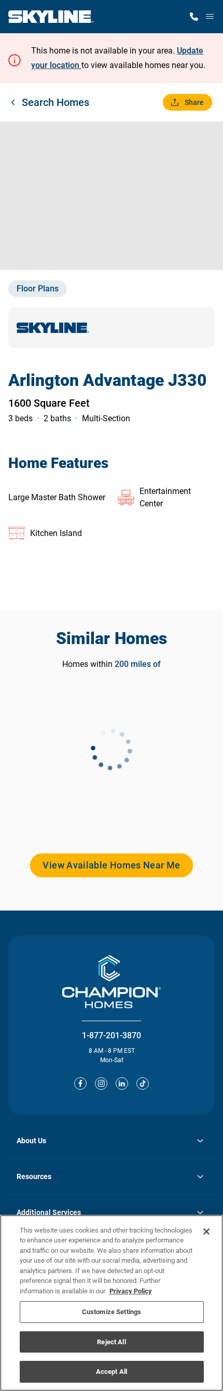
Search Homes (55, 102)
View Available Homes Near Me (111, 865)
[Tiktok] (142, 1083)
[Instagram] (101, 1083)
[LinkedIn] (122, 1083)
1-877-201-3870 (111, 1035)
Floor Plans (38, 288)
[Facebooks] (80, 1083)
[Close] (206, 1231)
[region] (111, 1303)
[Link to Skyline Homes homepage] (51, 16)
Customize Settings (111, 1312)
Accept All (111, 1371)
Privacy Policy (130, 1291)
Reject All (111, 1342)
